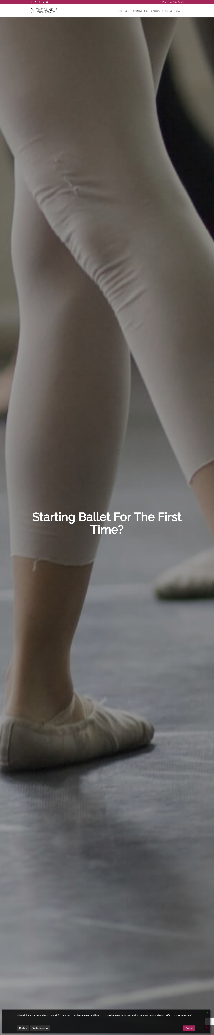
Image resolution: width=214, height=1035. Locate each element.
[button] (181, 11)
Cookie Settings (40, 1028)
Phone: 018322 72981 (173, 2)
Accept (189, 1028)
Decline (23, 1028)
